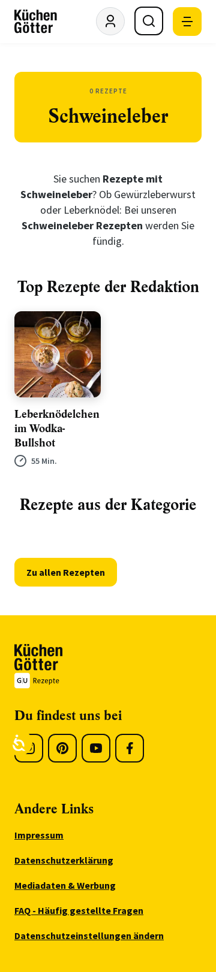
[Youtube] (96, 748)
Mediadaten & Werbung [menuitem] (65, 885)
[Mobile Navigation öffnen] (187, 21)
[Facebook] (129, 748)
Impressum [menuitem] (39, 835)
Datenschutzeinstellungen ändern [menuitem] (89, 935)
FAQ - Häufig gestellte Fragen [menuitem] (78, 910)
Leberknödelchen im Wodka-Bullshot (57, 428)
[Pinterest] (62, 748)
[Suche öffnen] (148, 21)
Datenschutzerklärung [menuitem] (63, 860)
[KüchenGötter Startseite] (36, 21)
